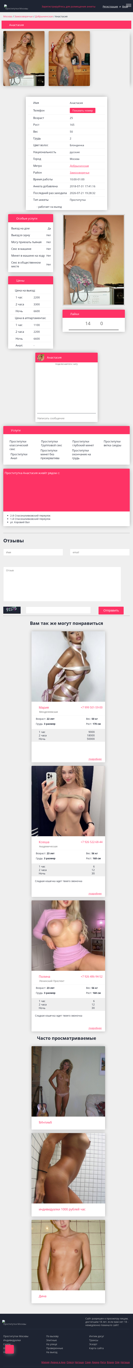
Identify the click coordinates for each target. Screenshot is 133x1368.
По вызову (52, 1336)
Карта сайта (96, 1348)
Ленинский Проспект (51, 981)
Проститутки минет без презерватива (50, 454)
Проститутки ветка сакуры (112, 443)
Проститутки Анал (19, 456)
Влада (110, 1362)
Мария (44, 707)
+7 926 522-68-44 (92, 842)
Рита (103, 1362)
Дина (42, 1296)
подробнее (95, 759)
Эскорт (93, 1344)
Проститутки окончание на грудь (81, 454)
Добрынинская (44, 16)
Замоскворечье (23, 16)
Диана (95, 1362)
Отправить (111, 610)
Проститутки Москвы (15, 1336)
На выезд (51, 1352)
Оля (117, 1362)
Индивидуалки (12, 1340)
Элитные (51, 1340)
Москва (7, 16)
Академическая (48, 846)
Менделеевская (48, 711)
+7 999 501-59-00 (92, 707)
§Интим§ (45, 1122)
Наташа (79, 1362)
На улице (51, 1344)
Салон (7, 1344)
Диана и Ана (57, 1362)
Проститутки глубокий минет (83, 443)
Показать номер (82, 110)
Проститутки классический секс (19, 445)
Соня (88, 1362)
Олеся (70, 1362)
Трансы (93, 1340)
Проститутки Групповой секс (51, 443)
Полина (44, 976)
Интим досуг (96, 1336)
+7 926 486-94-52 (92, 976)
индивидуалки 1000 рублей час (62, 1209)
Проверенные (54, 1348)
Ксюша (44, 842)
